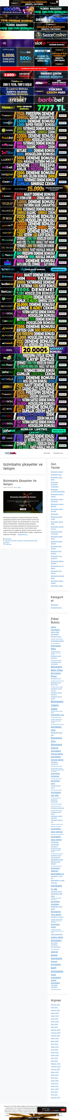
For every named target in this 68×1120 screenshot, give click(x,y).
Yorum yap (8, 544)
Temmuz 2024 (56, 1033)
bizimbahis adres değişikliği (57, 639)
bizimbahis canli (56, 678)
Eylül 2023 (54, 1061)
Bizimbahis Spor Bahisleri (56, 863)
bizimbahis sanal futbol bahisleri (56, 856)
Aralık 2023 (55, 1052)
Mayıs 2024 (55, 1038)
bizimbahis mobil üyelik (56, 813)
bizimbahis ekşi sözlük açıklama (56, 721)
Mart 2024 (54, 1044)
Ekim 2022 (54, 1092)
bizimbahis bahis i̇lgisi (55, 651)
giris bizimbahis (55, 947)
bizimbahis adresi (57, 641)
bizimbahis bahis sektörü (56, 660)
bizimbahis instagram (55, 774)
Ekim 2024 (54, 1024)
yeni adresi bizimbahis (54, 986)
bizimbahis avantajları (55, 643)
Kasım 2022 (55, 1089)
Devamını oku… (23, 534)
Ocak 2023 (54, 1083)
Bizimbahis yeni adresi (56, 913)
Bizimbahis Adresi (57, 472)
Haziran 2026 (55, 1005)
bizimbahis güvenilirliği (54, 763)
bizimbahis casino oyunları (56, 689)
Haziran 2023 (55, 1069)
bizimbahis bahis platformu (56, 657)
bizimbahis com (57, 715)
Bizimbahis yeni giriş (57, 917)
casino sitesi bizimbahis (57, 939)
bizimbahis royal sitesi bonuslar (55, 851)
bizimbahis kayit (55, 782)
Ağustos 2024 (55, 1030)
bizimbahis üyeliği (28, 540)
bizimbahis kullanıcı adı (56, 797)
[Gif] (34, 188)
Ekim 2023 (54, 1058)
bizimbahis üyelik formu (56, 929)
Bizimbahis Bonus (56, 674)
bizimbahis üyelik (55, 925)
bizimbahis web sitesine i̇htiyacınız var (56, 898)
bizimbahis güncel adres (57, 752)
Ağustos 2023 (55, 1064)
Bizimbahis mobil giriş (57, 808)
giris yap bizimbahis (55, 949)
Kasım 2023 (55, 1055)
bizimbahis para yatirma (56, 830)
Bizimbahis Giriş (58, 453)
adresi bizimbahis (55, 628)
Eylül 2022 (54, 1095)
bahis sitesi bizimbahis (55, 633)
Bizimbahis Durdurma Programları (55, 485)
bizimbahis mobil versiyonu (56, 810)
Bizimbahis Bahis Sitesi (57, 668)
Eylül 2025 (54, 1007)
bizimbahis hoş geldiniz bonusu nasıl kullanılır (57, 770)
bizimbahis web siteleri (56, 989)
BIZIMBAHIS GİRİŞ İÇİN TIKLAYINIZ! (34, 68)
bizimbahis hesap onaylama (57, 768)
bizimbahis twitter (56, 891)
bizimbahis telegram (55, 869)
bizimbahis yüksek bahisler (56, 919)
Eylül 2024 (54, 1027)
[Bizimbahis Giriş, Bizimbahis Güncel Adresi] (10, 453)
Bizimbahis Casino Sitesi (57, 705)
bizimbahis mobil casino (56, 806)
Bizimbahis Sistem (57, 586)
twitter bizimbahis (55, 981)
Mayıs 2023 (55, 1072)
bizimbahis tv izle (56, 887)
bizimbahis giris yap (56, 734)
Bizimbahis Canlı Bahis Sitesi (56, 683)
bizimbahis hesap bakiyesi (56, 766)
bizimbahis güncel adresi (57, 758)
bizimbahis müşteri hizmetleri (56, 817)
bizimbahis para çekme (56, 838)
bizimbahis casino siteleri (56, 697)
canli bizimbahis (56, 934)
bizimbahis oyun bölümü (56, 826)
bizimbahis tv (57, 873)
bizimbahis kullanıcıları (54, 801)
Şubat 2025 (55, 1016)
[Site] (34, 115)
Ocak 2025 (54, 1019)
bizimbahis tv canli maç (56, 877)
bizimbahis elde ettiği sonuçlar (57, 724)
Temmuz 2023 (56, 1066)
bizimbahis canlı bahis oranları (57, 680)
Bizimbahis (47, 453)
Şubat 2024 (55, 1047)
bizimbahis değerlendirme (56, 719)
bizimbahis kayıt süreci (56, 786)
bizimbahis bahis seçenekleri (56, 663)
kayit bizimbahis (57, 969)
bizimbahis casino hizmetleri (57, 686)
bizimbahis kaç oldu (56, 793)
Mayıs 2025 (55, 1013)
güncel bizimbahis (56, 963)
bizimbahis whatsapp (55, 902)
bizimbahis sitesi (57, 860)
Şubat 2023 (55, 1081)
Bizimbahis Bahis (56, 647)
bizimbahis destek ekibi (56, 717)
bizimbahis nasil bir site (57, 821)
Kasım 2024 (55, 1021)
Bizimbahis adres (56, 636)
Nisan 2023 (55, 1075)
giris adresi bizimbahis (54, 944)
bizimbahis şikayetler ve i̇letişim (14, 540)
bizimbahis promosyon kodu (56, 847)
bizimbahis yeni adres (56, 908)
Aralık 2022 (54, 1086)
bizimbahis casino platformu (56, 693)
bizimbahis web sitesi (56, 895)
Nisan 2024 (55, 1041)
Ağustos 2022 (55, 1097)
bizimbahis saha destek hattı (57, 853)
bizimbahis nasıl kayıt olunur (57, 824)
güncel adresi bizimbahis (56, 955)
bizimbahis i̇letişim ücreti (56, 778)
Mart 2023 (54, 1078)
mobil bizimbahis (56, 976)
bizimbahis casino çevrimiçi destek (57, 712)
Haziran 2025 (55, 1010)
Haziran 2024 (55, 1035)
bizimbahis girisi (56, 728)
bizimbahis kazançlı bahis (56, 790)
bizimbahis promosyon (55, 843)
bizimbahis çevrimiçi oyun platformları (56, 921)
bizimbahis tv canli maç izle (57, 882)
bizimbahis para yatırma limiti (57, 834)
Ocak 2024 (54, 1050)
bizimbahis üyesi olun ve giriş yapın (57, 932)
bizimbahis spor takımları (56, 866)
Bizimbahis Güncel (56, 746)
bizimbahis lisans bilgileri (56, 804)
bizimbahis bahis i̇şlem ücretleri (56, 653)
